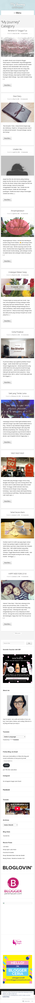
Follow (6, 765)
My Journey (17, 4)
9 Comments (24, 33)
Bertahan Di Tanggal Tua (17, 30)
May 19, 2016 (16, 33)
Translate (16, 739)
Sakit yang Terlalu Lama (17, 393)
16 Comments (25, 396)
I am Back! (5, 846)
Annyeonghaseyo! (17, 210)
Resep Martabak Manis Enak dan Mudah (14, 855)
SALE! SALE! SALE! (17, 453)
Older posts (17, 633)
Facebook (6, 790)
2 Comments (24, 152)
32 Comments (25, 335)
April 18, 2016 (16, 213)
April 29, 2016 (16, 152)
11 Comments (24, 99)
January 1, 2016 (16, 576)
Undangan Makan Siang (17, 272)
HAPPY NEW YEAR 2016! (17, 573)
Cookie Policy (5, 996)
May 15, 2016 (16, 99)
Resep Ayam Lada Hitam (9, 849)
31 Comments (24, 213)
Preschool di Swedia (8, 852)
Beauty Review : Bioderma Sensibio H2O (14, 858)
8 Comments (24, 576)
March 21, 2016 (16, 335)
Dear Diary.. (17, 96)
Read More (7, 85)
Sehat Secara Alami (17, 512)
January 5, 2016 (16, 515)
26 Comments (25, 515)
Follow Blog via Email (10, 752)
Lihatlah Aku (17, 149)
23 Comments (25, 275)
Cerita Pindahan (17, 332)
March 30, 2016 (16, 275)
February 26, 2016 (16, 396)
